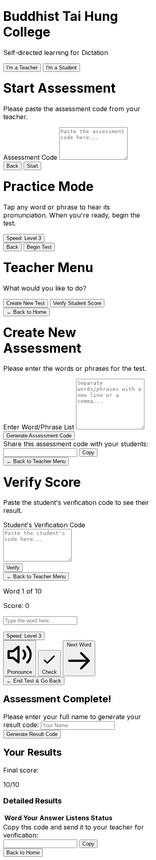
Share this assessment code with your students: (75, 444)
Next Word (79, 645)
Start (32, 166)
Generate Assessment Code (39, 436)
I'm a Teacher (22, 68)
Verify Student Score (77, 303)
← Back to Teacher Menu (36, 461)
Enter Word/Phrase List (39, 427)
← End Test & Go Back (33, 681)
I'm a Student (61, 68)
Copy (88, 452)
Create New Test (25, 303)
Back (12, 166)
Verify (13, 568)
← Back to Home (26, 312)
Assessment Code (31, 157)
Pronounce (19, 672)
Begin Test (39, 247)
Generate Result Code (32, 734)
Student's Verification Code (44, 525)
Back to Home (23, 853)
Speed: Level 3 (23, 238)
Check (49, 672)
